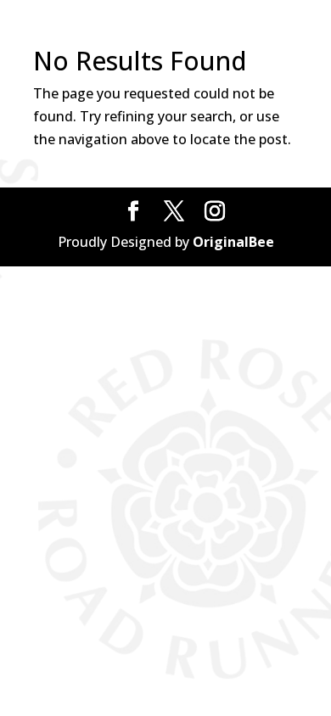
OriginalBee (233, 241)
